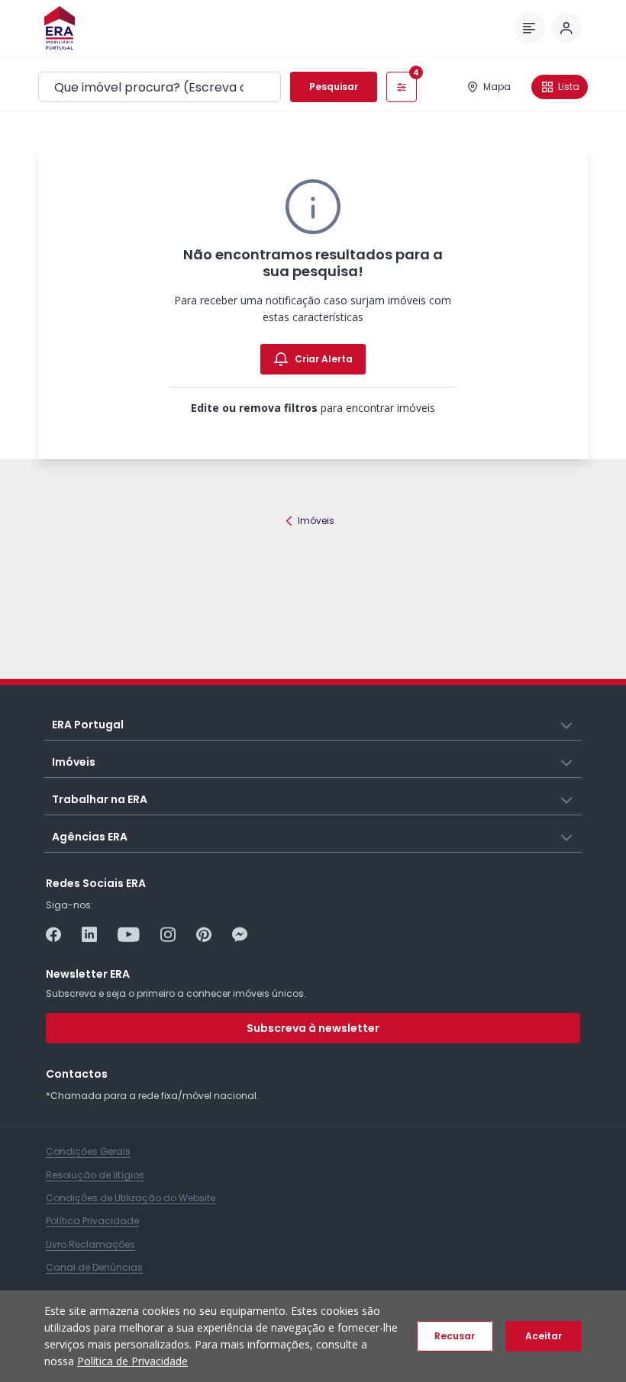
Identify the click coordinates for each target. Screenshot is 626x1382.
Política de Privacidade (132, 1361)
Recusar (454, 1335)
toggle (567, 723)
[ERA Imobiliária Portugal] (59, 28)
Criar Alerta (324, 358)
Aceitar (543, 1335)
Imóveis (316, 520)
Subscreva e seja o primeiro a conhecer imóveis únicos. (176, 993)
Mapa (497, 86)
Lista (568, 86)
